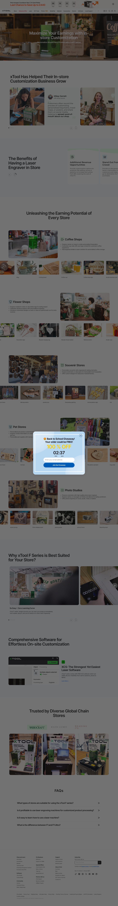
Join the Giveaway (59, 465)
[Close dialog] (80, 435)
